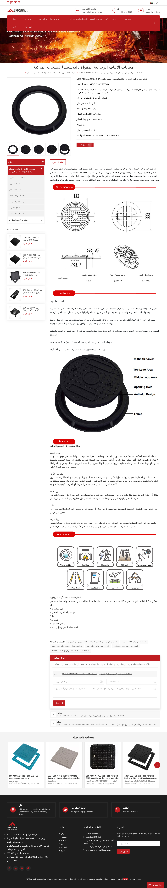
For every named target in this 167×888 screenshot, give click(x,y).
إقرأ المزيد (27, 243)
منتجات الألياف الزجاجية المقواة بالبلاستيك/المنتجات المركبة (91, 19)
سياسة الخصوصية (135, 879)
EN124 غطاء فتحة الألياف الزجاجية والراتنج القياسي (70, 650)
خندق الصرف (15, 207)
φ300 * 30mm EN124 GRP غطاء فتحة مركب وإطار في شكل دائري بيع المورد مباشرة (97, 673)
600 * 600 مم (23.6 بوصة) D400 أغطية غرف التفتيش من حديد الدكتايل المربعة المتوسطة (32, 238)
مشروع (128, 19)
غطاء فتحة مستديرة (17, 177)
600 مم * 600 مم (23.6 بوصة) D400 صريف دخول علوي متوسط (31, 309)
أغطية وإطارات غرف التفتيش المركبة (98, 846)
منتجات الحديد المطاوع (48, 19)
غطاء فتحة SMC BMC (93, 837)
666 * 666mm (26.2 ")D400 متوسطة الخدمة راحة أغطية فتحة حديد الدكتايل (32, 274)
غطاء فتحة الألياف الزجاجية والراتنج (98, 850)
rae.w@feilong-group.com (93, 12)
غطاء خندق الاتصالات (18, 195)
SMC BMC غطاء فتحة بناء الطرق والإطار (67, 646)
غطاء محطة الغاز (16, 189)
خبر (62, 844)
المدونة (73, 879)
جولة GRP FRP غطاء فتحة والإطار (134, 642)
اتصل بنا (28, 27)
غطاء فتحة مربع (16, 183)
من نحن (26, 19)
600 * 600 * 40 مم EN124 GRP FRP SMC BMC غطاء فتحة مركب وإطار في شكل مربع (102, 777)
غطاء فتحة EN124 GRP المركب (98, 646)
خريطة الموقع (82, 879)
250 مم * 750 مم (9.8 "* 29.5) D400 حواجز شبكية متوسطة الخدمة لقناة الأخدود (32, 291)
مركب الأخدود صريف (18, 201)
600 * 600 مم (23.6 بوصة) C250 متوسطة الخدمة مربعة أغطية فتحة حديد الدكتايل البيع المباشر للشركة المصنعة (33, 256)
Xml (107, 879)
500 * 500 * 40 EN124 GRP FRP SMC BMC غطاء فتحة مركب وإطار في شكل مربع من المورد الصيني (64, 777)
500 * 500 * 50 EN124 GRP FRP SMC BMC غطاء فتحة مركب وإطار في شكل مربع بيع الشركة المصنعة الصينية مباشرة (140, 777)
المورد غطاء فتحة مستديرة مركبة (126, 646)
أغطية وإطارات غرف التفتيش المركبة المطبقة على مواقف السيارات (92, 642)
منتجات (63, 840)
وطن (14, 19)
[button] (157, 765)
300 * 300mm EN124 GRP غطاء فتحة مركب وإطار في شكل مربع (23, 777)
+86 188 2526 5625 (124, 12)
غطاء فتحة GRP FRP (92, 833)
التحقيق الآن (83, 144)
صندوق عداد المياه (17, 213)
